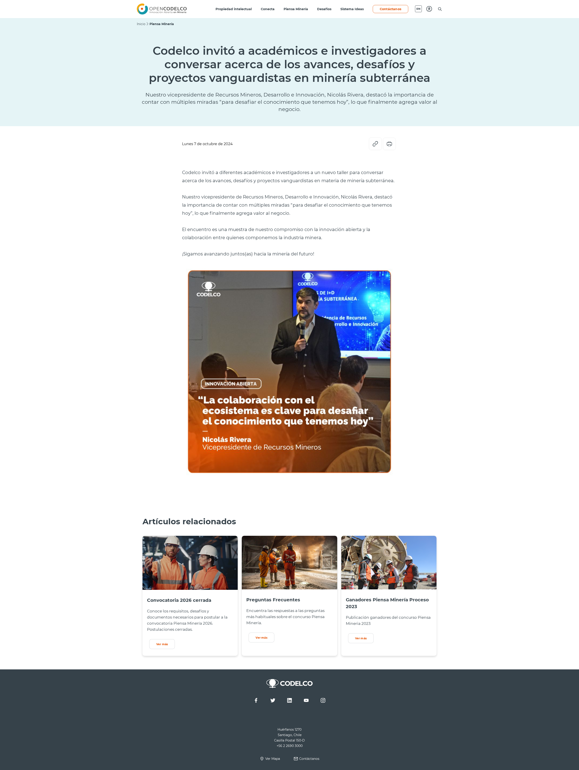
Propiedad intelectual (234, 9)
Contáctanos (390, 9)
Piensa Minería (296, 9)
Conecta (268, 9)
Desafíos (324, 9)
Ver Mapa (272, 758)
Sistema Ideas (352, 9)
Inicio (141, 24)
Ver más (162, 644)
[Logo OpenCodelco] (162, 9)
